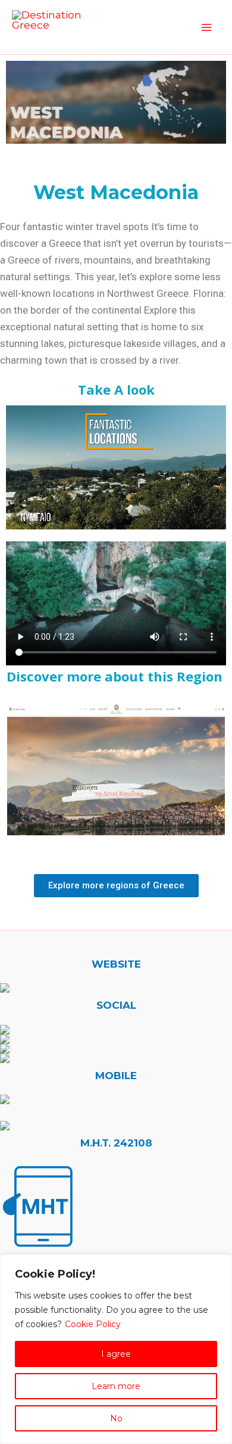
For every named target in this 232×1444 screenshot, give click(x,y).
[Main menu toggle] (207, 27)
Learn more (116, 1386)
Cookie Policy (93, 1324)
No (116, 1418)
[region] (116, 1349)
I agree (116, 1354)
